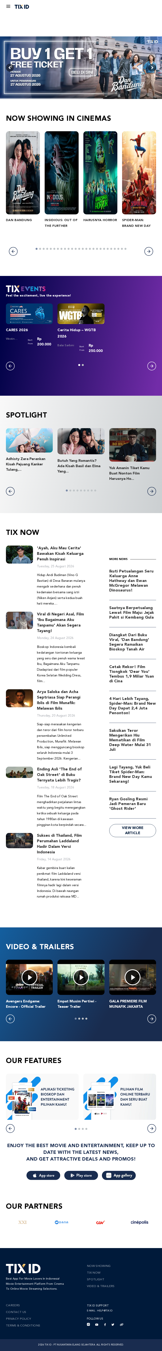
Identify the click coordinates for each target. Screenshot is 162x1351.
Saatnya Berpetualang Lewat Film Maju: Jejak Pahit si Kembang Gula (131, 613)
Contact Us (16, 1312)
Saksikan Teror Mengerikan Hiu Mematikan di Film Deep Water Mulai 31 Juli (130, 740)
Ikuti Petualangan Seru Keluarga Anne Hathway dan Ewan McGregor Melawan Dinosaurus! (131, 580)
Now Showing (99, 1266)
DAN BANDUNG (19, 220)
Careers (13, 1305)
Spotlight (95, 1279)
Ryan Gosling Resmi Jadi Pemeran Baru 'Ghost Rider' (128, 804)
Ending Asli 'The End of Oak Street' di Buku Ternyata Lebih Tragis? (59, 774)
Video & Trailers (101, 1286)
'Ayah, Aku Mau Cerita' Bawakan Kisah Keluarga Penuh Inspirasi (60, 553)
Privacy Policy (18, 1319)
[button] (13, 251)
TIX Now (93, 1272)
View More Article (132, 830)
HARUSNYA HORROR (100, 220)
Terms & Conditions (23, 1325)
